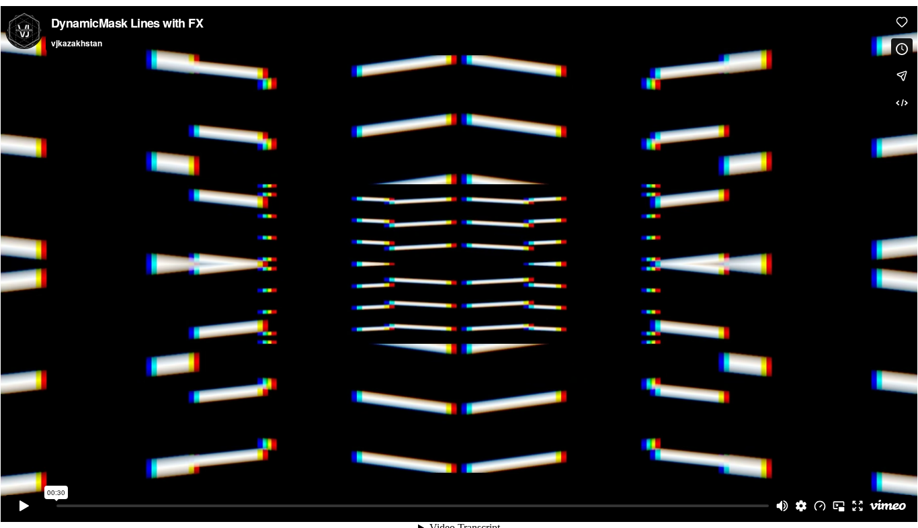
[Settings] (801, 506)
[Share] (902, 76)
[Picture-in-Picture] (839, 506)
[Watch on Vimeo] (887, 506)
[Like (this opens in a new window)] (902, 22)
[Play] (24, 506)
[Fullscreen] (857, 506)
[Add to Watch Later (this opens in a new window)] (902, 49)
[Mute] (782, 506)
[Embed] (902, 103)
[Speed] (820, 506)
